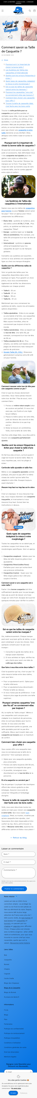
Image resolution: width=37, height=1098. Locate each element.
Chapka (7, 969)
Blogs (6, 1015)
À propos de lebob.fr (11, 997)
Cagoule (7, 973)
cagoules (16, 926)
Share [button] (6, 60)
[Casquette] (18, 519)
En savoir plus (16, 1088)
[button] (2, 10)
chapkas (7, 926)
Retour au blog (20, 838)
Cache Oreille (9, 978)
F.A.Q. (6, 1010)
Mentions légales (10, 1057)
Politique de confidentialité (14, 1029)
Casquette (8, 960)
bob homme (26, 918)
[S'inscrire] (30, 1071)
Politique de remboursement (14, 1033)
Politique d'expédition (12, 1038)
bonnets (7, 923)
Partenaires (8, 1024)
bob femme (8, 921)
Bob (5, 955)
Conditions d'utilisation (12, 1043)
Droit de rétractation (11, 1052)
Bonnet (6, 964)
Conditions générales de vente (15, 1047)
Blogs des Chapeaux (11, 983)
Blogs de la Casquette (12, 988)
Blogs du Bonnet (10, 992)
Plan (5, 1019)
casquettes (21, 921)
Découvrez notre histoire (20, 943)
